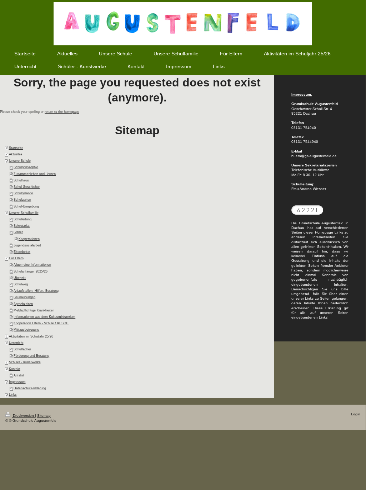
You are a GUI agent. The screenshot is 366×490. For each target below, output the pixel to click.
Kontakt (14, 369)
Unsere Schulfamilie (24, 213)
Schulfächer (22, 349)
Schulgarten (22, 199)
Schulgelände (23, 193)
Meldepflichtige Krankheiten (34, 310)
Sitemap (44, 416)
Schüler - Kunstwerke (25, 362)
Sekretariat (22, 226)
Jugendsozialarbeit (27, 245)
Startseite (16, 148)
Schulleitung (22, 219)
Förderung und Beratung (31, 356)
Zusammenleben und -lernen (35, 174)
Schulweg (21, 284)
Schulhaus (21, 180)
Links (13, 394)
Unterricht (16, 343)
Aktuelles (15, 154)
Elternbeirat (22, 252)
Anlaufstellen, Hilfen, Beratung (36, 290)
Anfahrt (19, 375)
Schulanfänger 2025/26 (30, 271)
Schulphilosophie (26, 167)
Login (355, 414)
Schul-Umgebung (26, 206)
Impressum (17, 382)
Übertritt (20, 278)
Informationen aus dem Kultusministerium (44, 317)
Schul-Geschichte (27, 187)
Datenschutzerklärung (30, 388)
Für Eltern (16, 258)
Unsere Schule (20, 160)
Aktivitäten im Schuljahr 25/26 (31, 336)
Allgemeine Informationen (32, 264)
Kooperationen (29, 239)
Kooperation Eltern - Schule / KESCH (41, 323)
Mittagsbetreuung (26, 329)
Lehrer (18, 232)
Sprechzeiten (23, 304)
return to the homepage (62, 112)
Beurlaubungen (24, 297)
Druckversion (23, 416)
